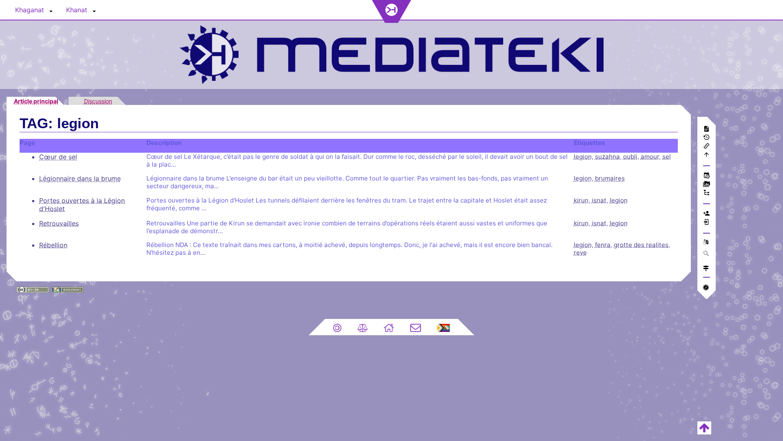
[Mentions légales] (362, 327)
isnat (599, 200)
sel (666, 156)
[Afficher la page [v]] (706, 129)
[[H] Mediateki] (392, 53)
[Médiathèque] (706, 184)
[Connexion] (706, 222)
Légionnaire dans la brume (80, 178)
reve (580, 252)
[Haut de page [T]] (704, 427)
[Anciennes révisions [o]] (706, 138)
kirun (581, 200)
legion (583, 156)
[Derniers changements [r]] (706, 176)
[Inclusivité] (443, 327)
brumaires (610, 178)
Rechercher (706, 253)
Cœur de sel (58, 157)
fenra (602, 245)
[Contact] (415, 327)
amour (650, 156)
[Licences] (337, 327)
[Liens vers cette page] (706, 147)
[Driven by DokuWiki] (67, 289)
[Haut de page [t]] (706, 155)
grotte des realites (641, 245)
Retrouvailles (59, 223)
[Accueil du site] (389, 327)
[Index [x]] (706, 193)
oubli (630, 156)
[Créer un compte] (706, 214)
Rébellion (53, 245)
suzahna (607, 156)
